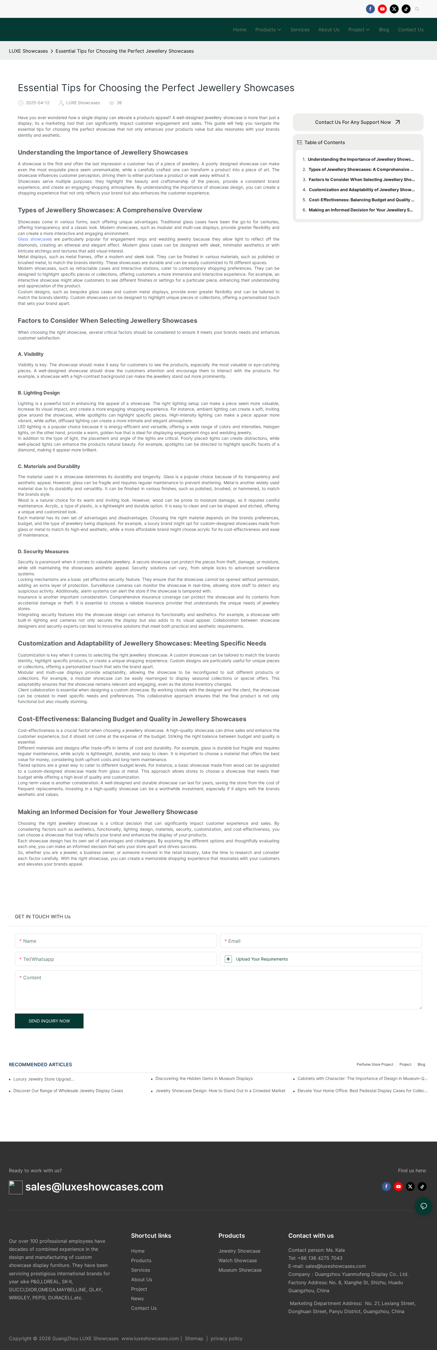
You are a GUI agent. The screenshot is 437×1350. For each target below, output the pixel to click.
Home (137, 1251)
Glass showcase (34, 238)
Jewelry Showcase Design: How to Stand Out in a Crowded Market (220, 1090)
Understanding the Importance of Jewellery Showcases (361, 159)
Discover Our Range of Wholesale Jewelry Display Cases (68, 1090)
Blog (421, 1064)
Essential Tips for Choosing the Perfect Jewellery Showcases (125, 51)
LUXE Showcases (28, 51)
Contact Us (144, 1308)
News (137, 1298)
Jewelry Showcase (239, 1251)
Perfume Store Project (375, 1064)
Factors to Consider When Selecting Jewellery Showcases (362, 179)
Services (140, 1270)
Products (141, 1260)
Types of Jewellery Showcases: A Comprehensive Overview (362, 169)
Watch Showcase (237, 1260)
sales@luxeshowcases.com (335, 1266)
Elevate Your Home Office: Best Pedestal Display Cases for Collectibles (363, 1090)
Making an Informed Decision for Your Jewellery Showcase (362, 209)
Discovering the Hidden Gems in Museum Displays (204, 1078)
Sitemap (194, 1338)
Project (405, 1064)
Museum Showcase (240, 1270)
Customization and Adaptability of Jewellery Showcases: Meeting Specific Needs (362, 189)
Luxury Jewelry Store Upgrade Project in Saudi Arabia (44, 1078)
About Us (141, 1279)
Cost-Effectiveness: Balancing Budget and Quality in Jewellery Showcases (362, 199)
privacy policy (226, 1338)
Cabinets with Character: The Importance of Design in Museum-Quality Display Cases (363, 1078)
